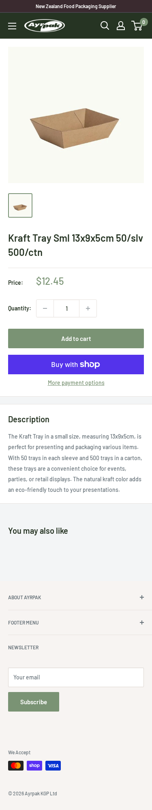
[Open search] (105, 25)
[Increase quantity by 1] (87, 308)
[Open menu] (12, 26)
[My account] (121, 25)
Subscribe (33, 701)
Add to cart (76, 338)
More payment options (76, 382)
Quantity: (19, 308)
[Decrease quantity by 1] (45, 308)
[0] (137, 26)
